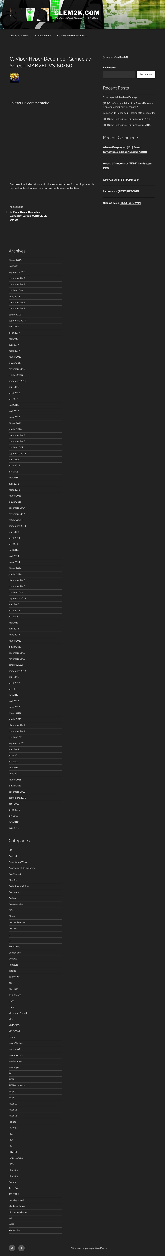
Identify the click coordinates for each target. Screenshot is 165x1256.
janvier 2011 (15, 785)
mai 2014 (14, 550)
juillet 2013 (14, 610)
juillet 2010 (14, 809)
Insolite (12, 970)
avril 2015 (14, 483)
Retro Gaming (16, 1158)
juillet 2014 (14, 538)
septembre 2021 (17, 272)
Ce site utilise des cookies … (72, 35)
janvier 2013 (15, 646)
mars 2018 (14, 296)
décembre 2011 (17, 725)
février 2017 (15, 356)
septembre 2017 (17, 320)
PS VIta (13, 1127)
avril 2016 (14, 411)
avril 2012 (14, 701)
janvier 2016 (15, 429)
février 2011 (15, 779)
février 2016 (15, 423)
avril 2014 (14, 556)
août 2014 (14, 532)
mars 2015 (14, 489)
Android (13, 856)
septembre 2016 (17, 381)
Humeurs (13, 964)
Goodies (13, 958)
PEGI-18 (13, 1115)
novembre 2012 (17, 658)
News (12, 1037)
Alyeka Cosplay (112, 147)
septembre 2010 (17, 797)
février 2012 (15, 713)
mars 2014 (14, 562)
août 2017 (14, 326)
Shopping (13, 1170)
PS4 (11, 1139)
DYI (10, 940)
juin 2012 (13, 689)
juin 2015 (13, 471)
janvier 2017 (15, 362)
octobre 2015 (16, 447)
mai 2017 (13, 338)
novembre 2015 (17, 441)
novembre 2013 (17, 586)
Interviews (14, 976)
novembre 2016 (17, 368)
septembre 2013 (17, 598)
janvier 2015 (15, 501)
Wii (10, 1218)
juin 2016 (13, 399)
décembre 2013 (17, 580)
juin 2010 (13, 815)
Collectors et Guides (19, 886)
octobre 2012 (16, 664)
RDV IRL (13, 1152)
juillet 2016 (14, 393)
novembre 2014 (17, 514)
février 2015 (15, 495)
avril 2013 (14, 628)
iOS (10, 982)
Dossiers (13, 928)
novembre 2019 (17, 278)
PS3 (11, 1133)
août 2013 (14, 604)
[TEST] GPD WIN (128, 179)
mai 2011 (13, 767)
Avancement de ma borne (22, 868)
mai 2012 (13, 695)
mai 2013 (14, 622)
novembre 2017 (17, 308)
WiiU (11, 1224)
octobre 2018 (16, 290)
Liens (11, 1001)
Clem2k (13, 880)
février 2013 (15, 640)
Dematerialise (16, 904)
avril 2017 (14, 344)
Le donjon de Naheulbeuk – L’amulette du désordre (129, 112)
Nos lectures (15, 1061)
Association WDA (18, 862)
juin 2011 (13, 761)
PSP (11, 1145)
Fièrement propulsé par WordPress (89, 1248)
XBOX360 (14, 1230)
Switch (12, 1182)
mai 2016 (14, 405)
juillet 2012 (14, 683)
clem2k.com (77, 12)
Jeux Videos (15, 995)
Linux (11, 1006)
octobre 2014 (16, 519)
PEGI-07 (13, 1097)
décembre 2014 (17, 507)
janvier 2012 (15, 719)
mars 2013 (14, 634)
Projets (12, 1121)
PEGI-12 (13, 1103)
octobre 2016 (16, 375)
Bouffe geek (15, 874)
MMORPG (14, 1025)
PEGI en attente (17, 1085)
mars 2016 (14, 417)
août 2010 (14, 803)
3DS (11, 849)
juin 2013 (13, 616)
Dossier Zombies (17, 922)
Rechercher (109, 67)
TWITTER (14, 1194)
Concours (14, 892)
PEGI (11, 1079)
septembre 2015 (17, 453)
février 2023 (15, 260)
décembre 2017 (17, 302)
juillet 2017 (14, 332)
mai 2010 (14, 822)
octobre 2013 (16, 592)
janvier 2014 (15, 574)
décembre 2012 (17, 652)
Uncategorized (16, 1200)
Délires (12, 898)
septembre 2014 (17, 525)
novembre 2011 (17, 731)
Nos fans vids (16, 1055)
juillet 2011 (14, 755)
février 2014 (15, 568)
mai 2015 (14, 477)
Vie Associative (17, 1206)
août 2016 (14, 387)
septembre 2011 (17, 743)
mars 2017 (14, 350)
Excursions (14, 946)
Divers (12, 916)
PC (10, 1073)
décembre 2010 (17, 791)
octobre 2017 (16, 314)
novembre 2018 (17, 284)
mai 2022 (14, 266)
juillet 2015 (14, 465)
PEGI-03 (13, 1091)
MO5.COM (14, 1031)
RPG (11, 1164)
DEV (11, 910)
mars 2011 (14, 773)
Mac (11, 1019)
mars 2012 (14, 707)
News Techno (16, 1043)
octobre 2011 (15, 737)
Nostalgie (14, 1067)
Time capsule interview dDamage (120, 97)
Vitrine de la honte (19, 35)
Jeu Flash (13, 988)
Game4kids (15, 952)
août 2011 (14, 749)
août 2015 (14, 459)
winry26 (108, 179)
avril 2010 (14, 828)
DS (10, 934)
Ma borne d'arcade (18, 1013)
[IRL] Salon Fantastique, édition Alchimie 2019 (126, 119)
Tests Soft (14, 1188)
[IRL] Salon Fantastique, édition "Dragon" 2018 (126, 125)
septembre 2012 (17, 671)
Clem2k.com (42, 35)
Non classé (14, 1049)
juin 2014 (13, 544)
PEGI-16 (13, 1109)
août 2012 (14, 676)
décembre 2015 (17, 435)
